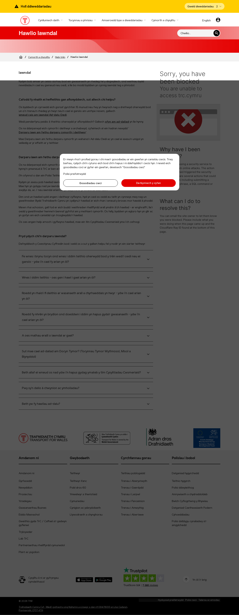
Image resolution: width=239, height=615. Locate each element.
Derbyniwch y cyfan (148, 182)
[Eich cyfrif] (218, 20)
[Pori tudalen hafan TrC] (25, 21)
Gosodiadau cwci (90, 183)
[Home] (21, 57)
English (206, 20)
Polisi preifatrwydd (74, 173)
